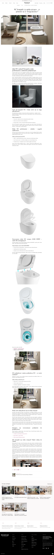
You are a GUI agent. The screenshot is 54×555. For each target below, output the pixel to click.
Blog (12, 541)
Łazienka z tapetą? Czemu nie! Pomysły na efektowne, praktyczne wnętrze (7, 498)
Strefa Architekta (23, 544)
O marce (3, 531)
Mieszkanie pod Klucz (24, 539)
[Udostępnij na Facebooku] (14, 469)
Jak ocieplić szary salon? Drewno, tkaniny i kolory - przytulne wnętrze (7, 515)
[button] (47, 3)
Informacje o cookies (34, 543)
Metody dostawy (34, 545)
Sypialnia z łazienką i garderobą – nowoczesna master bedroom (45, 498)
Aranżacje (13, 539)
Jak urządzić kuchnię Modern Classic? (21, 497)
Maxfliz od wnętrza (5, 486)
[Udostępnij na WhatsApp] (18, 469)
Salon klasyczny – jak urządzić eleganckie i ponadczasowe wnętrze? (21, 515)
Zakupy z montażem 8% (24, 541)
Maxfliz (4, 553)
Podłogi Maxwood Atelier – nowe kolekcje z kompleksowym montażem (33, 498)
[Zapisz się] (52, 541)
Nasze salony (29, 529)
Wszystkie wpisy (49, 483)
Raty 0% (22, 542)
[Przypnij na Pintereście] (17, 469)
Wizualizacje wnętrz (23, 536)
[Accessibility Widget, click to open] (53, 554)
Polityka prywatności (34, 542)
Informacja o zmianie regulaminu (34, 540)
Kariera (13, 542)
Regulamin (33, 538)
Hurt (21, 547)
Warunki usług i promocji (17, 530)
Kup (30, 0)
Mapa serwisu (14, 544)
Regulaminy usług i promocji (24, 549)
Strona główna (18, 5)
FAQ (32, 536)
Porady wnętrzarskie (43, 486)
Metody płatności (42, 530)
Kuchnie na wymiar (23, 538)
